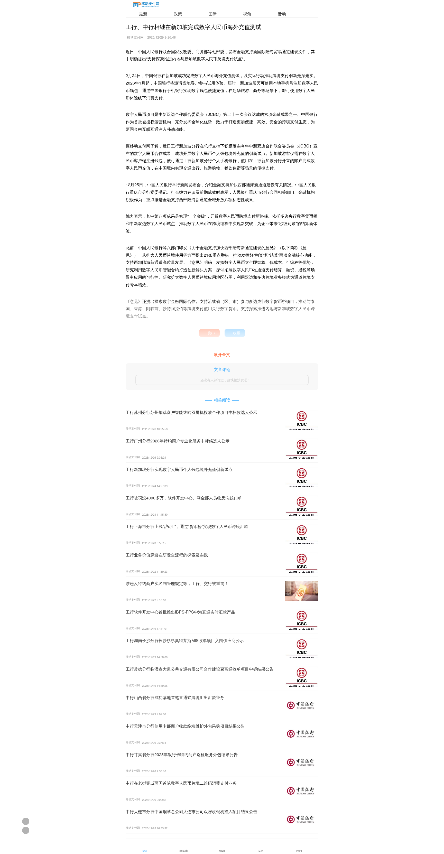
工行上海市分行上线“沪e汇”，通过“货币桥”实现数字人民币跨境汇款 (187, 526)
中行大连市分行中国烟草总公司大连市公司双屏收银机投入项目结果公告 (191, 811)
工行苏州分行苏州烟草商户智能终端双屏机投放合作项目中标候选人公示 (191, 412)
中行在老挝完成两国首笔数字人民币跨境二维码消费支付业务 (181, 783)
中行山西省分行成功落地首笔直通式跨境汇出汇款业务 (175, 697)
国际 (212, 14)
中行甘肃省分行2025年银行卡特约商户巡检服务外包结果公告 (182, 754)
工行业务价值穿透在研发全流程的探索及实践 (167, 555)
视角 (247, 14)
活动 (282, 14)
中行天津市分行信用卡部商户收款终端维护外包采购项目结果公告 (185, 726)
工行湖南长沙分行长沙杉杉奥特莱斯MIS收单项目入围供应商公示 (185, 640)
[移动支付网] (146, 5)
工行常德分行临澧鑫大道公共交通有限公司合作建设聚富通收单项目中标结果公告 (200, 669)
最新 (143, 14)
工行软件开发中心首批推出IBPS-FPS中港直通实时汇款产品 (180, 612)
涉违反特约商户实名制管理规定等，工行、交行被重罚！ (177, 583)
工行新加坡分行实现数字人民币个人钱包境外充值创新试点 (179, 469)
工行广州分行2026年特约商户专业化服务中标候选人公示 (177, 441)
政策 (178, 14)
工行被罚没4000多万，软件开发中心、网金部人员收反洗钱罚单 (184, 498)
